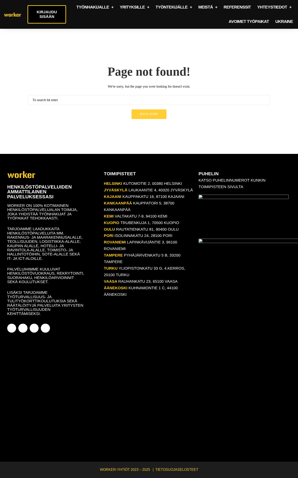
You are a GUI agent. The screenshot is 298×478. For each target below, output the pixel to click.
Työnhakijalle (92, 7)
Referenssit (237, 7)
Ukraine (284, 21)
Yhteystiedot (272, 7)
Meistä (205, 7)
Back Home (149, 114)
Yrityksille (132, 7)
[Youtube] (34, 328)
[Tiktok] (45, 328)
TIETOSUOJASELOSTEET (176, 469)
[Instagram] (22, 328)
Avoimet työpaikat (249, 21)
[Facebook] (11, 328)
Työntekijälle (172, 7)
